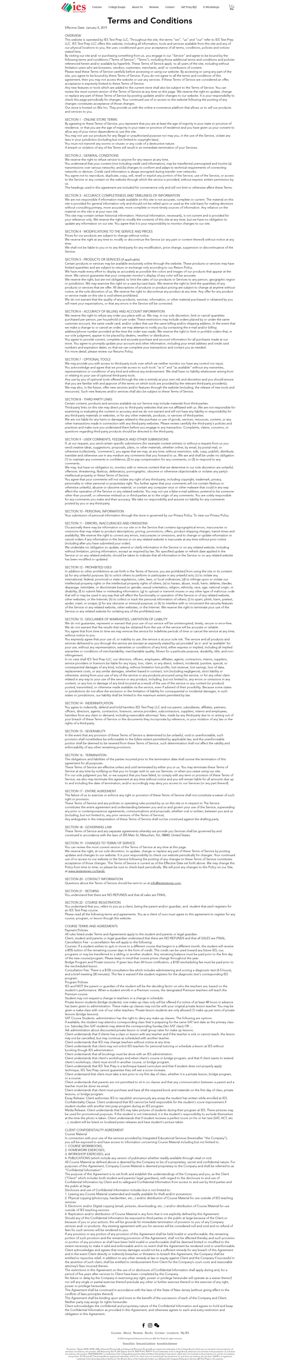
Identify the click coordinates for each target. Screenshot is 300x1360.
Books (149, 1332)
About (127, 1332)
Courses (116, 1332)
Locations (173, 1332)
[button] (232, 7)
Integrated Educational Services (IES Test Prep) (145, 1338)
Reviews (138, 1332)
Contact (160, 1332)
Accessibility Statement (167, 1343)
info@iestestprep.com (166, 883)
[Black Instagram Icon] (150, 1325)
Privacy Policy (129, 1343)
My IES (185, 1332)
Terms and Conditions (145, 1343)
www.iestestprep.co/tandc (86, 871)
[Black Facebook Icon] (143, 1325)
